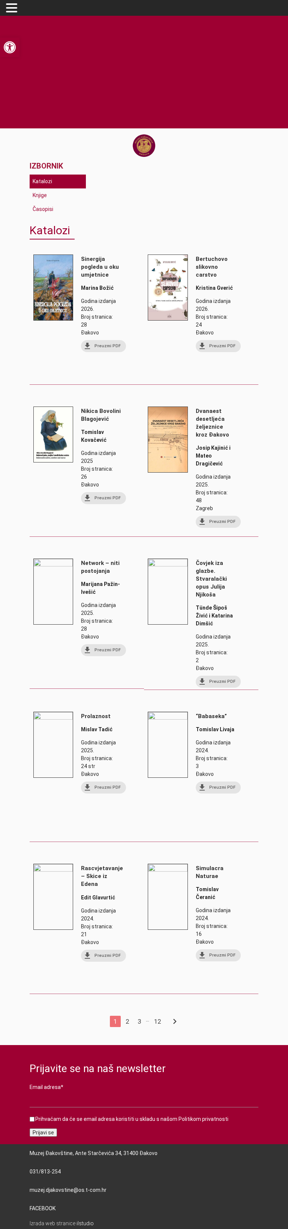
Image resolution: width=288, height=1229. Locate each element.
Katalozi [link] (42, 181)
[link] (10, 47)
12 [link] (157, 1021)
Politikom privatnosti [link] (203, 1119)
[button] (13, 8)
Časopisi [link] (43, 209)
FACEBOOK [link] (43, 1208)
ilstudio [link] (85, 1223)
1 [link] (115, 1021)
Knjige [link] (40, 195)
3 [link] (139, 1021)
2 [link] (127, 1021)
